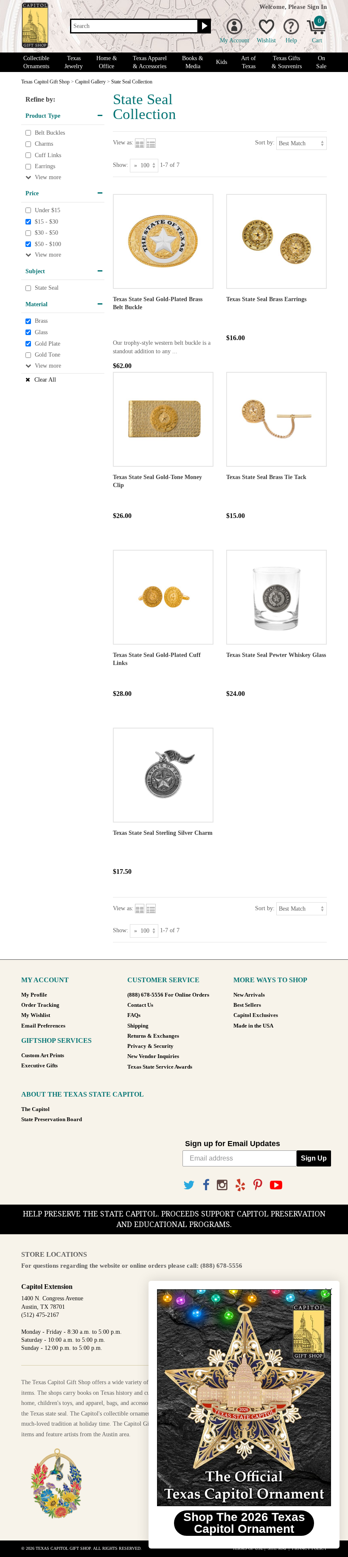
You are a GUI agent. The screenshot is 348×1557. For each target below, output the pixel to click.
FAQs (133, 1015)
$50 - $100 (48, 244)
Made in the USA (253, 1026)
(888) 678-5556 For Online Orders (168, 995)
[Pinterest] (257, 1185)
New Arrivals (249, 995)
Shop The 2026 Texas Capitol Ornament (244, 1522)
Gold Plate (47, 344)
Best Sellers (247, 1005)
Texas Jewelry (74, 62)
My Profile (34, 995)
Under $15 (47, 210)
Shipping (138, 1026)
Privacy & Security (150, 1046)
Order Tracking (40, 1005)
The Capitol (35, 1109)
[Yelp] (240, 1185)
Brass (41, 321)
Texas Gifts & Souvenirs (287, 62)
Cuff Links (48, 155)
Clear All (45, 380)
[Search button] (203, 26)
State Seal (47, 288)
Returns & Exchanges (153, 1036)
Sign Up (314, 1158)
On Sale (321, 62)
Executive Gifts (39, 1066)
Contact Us (140, 1005)
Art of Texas (248, 62)
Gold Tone (47, 355)
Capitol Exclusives (255, 1015)
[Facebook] (205, 1185)
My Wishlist (35, 1015)
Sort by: (265, 142)
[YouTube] (276, 1185)
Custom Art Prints (42, 1055)
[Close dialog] (328, 1291)
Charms (44, 144)
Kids (221, 62)
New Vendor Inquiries (153, 1056)
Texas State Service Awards (159, 1067)
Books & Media (192, 62)
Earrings (45, 166)
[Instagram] (222, 1185)
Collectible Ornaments (36, 62)
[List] (151, 142)
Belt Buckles (50, 133)
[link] (244, 1398)
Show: (120, 165)
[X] (189, 1185)
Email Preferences (43, 1026)
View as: (123, 142)
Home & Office (106, 62)
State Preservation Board (51, 1119)
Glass (41, 332)
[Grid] (139, 142)
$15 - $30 (46, 222)
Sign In (317, 6)
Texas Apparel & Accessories (150, 62)
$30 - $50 (46, 233)
